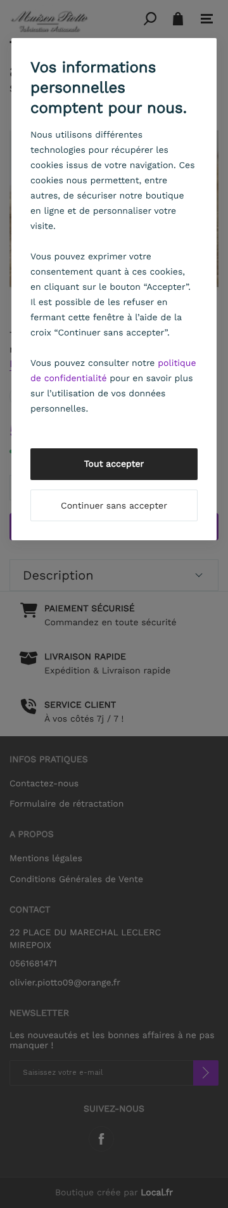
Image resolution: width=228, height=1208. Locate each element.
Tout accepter (114, 464)
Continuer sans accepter (114, 506)
